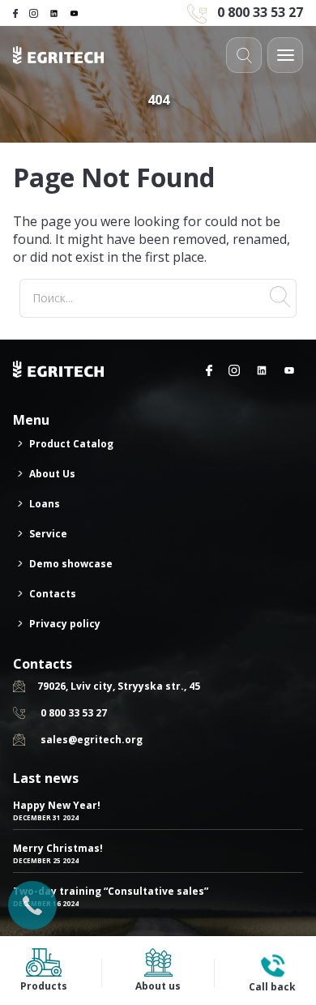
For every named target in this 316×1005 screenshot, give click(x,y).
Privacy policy (64, 624)
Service (48, 534)
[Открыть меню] (285, 55)
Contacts (52, 594)
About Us (52, 474)
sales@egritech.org (92, 739)
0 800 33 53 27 (260, 12)
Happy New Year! (56, 805)
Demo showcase (71, 564)
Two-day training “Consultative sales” (110, 891)
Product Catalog (71, 444)
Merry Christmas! (58, 848)
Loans (44, 504)
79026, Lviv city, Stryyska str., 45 (118, 686)
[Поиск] (280, 298)
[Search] (244, 55)
